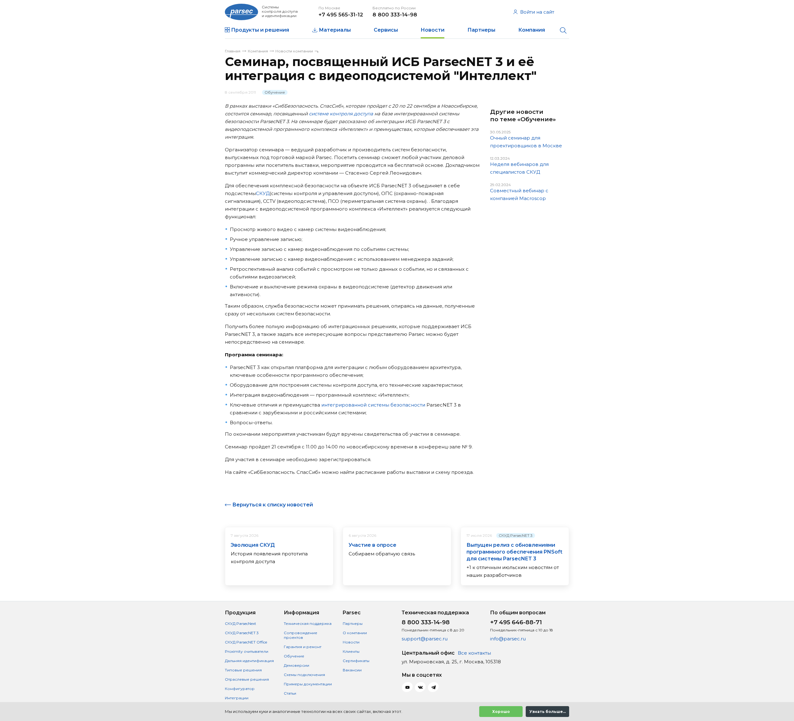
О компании (355, 632)
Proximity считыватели (246, 651)
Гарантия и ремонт (302, 646)
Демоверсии (296, 665)
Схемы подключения (304, 674)
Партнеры (481, 30)
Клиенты (351, 651)
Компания (531, 30)
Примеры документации (308, 684)
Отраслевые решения (247, 679)
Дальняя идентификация (249, 660)
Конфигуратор (240, 688)
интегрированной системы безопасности (373, 405)
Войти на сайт (537, 12)
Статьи (290, 693)
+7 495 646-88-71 (516, 622)
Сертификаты (356, 660)
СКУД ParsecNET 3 (516, 535)
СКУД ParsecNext (240, 623)
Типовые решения (243, 670)
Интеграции (236, 698)
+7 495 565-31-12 (341, 14)
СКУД (263, 193)
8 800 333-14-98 (394, 14)
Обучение (275, 92)
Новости (432, 30)
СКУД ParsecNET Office (246, 642)
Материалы (335, 30)
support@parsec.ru (425, 639)
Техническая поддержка (308, 623)
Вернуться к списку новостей (272, 505)
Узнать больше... (547, 711)
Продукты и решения (260, 30)
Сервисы (386, 30)
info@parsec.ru (508, 639)
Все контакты (474, 653)
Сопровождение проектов (300, 635)
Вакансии (352, 670)
